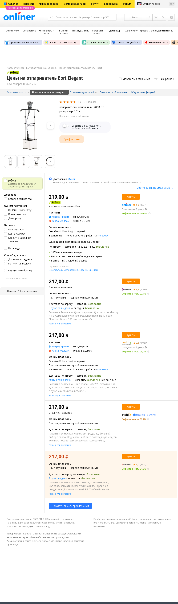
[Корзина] (171, 17)
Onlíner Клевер (151, 3)
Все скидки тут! (157, 42)
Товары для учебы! (127, 42)
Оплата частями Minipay (62, 42)
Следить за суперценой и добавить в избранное (86, 127)
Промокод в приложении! (24, 42)
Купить (131, 196)
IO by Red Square (96, 42)
